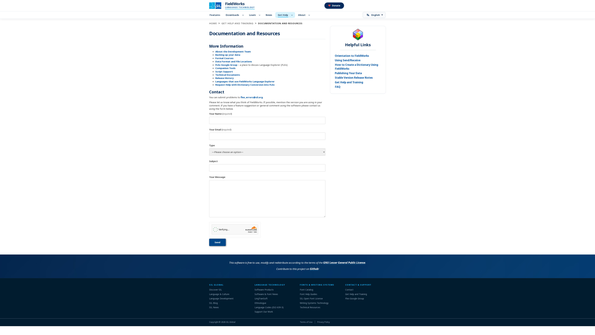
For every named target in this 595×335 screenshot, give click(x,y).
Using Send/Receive (347, 60)
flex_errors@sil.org (252, 97)
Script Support (224, 71)
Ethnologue (260, 303)
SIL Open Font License (311, 298)
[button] (334, 5)
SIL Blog (213, 303)
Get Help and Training (237, 23)
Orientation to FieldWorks (352, 56)
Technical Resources (310, 307)
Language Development (221, 298)
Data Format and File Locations (233, 61)
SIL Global (230, 322)
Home (213, 23)
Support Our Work (264, 311)
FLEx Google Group (226, 64)
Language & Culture (219, 294)
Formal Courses (224, 58)
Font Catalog (306, 289)
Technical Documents (227, 74)
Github (314, 269)
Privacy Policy (323, 322)
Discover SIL (215, 289)
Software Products (264, 289)
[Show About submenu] (310, 15)
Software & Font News (266, 294)
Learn (252, 14)
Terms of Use (306, 322)
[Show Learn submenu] (260, 15)
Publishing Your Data (348, 73)
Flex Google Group (354, 298)
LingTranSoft (261, 298)
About (301, 14)
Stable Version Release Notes (354, 77)
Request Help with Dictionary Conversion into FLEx (245, 84)
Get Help (283, 14)
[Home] (217, 5)
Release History (224, 78)
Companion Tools (225, 68)
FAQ (337, 87)
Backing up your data (227, 54)
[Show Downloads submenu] (244, 15)
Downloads (232, 14)
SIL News (214, 307)
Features (215, 14)
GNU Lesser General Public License (344, 262)
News (269, 14)
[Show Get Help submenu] (293, 15)
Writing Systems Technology (314, 303)
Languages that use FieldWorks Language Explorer (245, 81)
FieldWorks (235, 4)
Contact (349, 289)
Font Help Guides (308, 294)
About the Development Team (233, 51)
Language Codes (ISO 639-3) (269, 307)
